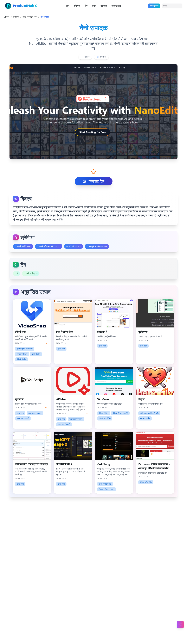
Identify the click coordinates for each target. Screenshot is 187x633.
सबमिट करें (116, 5)
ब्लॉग (94, 5)
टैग (86, 5)
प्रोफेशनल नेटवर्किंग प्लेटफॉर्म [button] (149, 413)
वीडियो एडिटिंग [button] (21, 359)
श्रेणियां (77, 5)
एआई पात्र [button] (61, 349)
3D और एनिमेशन (75, 246)
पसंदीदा (104, 5)
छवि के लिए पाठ (32, 273)
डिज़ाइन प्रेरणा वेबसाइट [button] (106, 489)
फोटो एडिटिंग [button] (36, 354)
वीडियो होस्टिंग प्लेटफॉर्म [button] (120, 413)
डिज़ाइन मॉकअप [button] (22, 354)
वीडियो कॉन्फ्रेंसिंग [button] (105, 418)
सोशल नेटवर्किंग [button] (145, 418)
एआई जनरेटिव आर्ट (30, 16)
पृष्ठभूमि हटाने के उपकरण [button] (24, 349)
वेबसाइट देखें (96, 181)
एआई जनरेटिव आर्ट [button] (23, 418)
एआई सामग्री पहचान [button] (34, 413)
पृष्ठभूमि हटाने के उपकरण (98, 246)
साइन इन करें (154, 6)
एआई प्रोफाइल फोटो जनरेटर (49, 246)
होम (67, 5)
